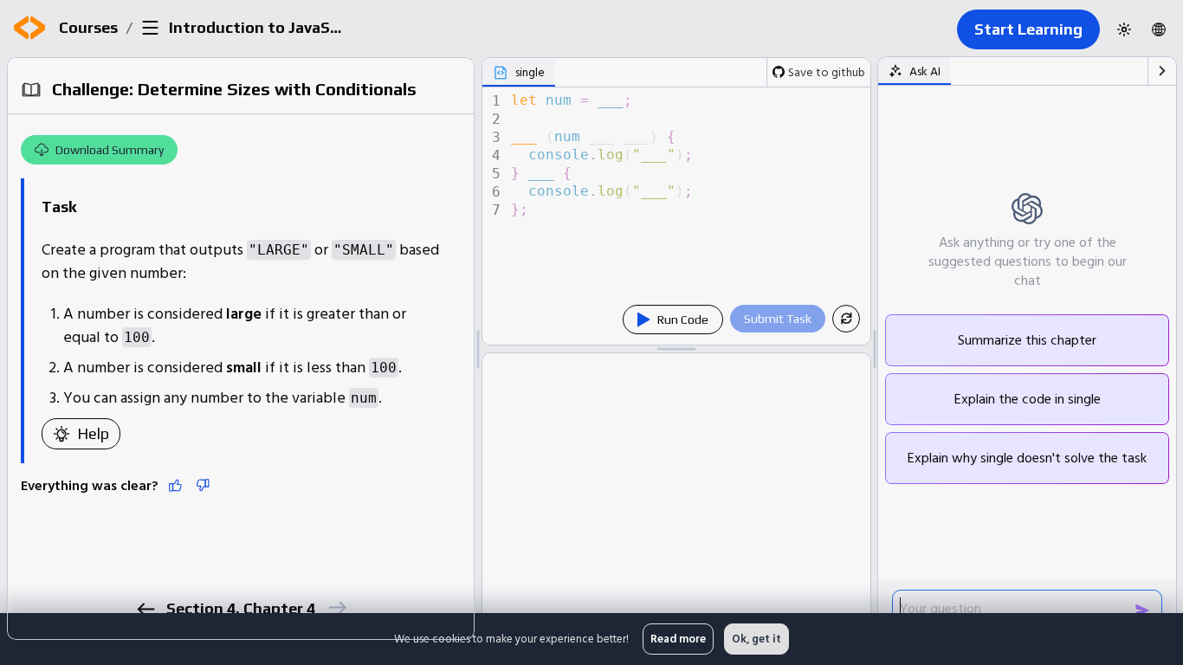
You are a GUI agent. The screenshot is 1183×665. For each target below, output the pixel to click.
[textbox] (688, 216)
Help (93, 433)
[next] (336, 607)
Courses (88, 27)
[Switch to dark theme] (1124, 29)
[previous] (145, 609)
